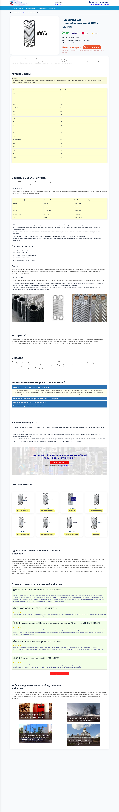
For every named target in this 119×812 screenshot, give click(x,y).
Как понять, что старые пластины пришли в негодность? (31, 387)
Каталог (14, 8)
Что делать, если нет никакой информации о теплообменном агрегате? (36, 399)
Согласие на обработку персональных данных (64, 466)
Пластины (33, 12)
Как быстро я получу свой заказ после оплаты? (28, 406)
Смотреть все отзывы (59, 674)
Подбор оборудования (29, 8)
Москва (59, 4)
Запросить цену (93, 47)
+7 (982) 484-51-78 (100, 2)
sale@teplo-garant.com (101, 4)
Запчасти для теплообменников (21, 12)
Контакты (52, 8)
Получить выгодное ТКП (59, 462)
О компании (43, 8)
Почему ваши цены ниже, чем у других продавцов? (29, 402)
